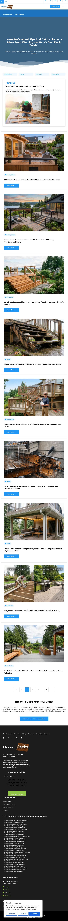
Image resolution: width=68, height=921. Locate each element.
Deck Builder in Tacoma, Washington (14, 862)
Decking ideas (8, 74)
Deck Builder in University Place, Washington (16, 859)
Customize (11, 913)
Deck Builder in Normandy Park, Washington (16, 820)
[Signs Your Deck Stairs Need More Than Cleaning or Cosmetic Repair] (34, 336)
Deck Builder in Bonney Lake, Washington (15, 824)
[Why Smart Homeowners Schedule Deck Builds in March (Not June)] (34, 583)
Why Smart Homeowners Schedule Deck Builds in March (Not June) (32, 611)
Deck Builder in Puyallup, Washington (14, 843)
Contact (31, 734)
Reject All (23, 913)
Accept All (35, 913)
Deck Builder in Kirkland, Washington (14, 845)
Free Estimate (55, 6)
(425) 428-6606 (11, 883)
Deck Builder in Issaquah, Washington (14, 827)
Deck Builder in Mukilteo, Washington (14, 854)
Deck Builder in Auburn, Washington (14, 861)
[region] (23, 908)
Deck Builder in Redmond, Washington (14, 869)
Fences (5, 810)
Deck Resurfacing (9, 804)
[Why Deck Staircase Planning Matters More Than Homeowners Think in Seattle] (34, 274)
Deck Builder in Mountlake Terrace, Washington (17, 852)
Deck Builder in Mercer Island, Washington (15, 829)
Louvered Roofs (8, 807)
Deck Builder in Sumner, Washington (14, 831)
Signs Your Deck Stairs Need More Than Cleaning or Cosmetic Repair (32, 364)
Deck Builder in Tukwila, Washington (14, 822)
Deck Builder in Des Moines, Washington (15, 840)
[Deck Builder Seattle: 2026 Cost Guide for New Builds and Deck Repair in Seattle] (34, 643)
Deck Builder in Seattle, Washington (14, 847)
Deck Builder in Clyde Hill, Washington (14, 834)
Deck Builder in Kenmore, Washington (14, 826)
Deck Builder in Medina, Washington (14, 850)
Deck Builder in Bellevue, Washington (14, 833)
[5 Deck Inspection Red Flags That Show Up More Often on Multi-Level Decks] (34, 396)
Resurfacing (55, 74)
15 (46, 689)
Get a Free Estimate (43, 734)
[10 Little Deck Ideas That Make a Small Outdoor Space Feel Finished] (34, 152)
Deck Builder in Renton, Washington (14, 841)
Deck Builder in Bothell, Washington (13, 866)
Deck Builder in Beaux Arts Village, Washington (17, 836)
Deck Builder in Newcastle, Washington (14, 857)
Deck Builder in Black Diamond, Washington (16, 868)
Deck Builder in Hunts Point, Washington (15, 848)
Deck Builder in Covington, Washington (14, 864)
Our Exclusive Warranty (11, 734)
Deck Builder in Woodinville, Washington (15, 855)
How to (22, 74)
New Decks (39, 74)
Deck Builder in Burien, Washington (13, 871)
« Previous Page (16, 689)
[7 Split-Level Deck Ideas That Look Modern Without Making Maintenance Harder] (34, 212)
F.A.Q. (24, 734)
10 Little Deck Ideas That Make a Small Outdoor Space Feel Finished (32, 180)
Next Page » (52, 689)
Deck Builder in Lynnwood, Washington (14, 838)
